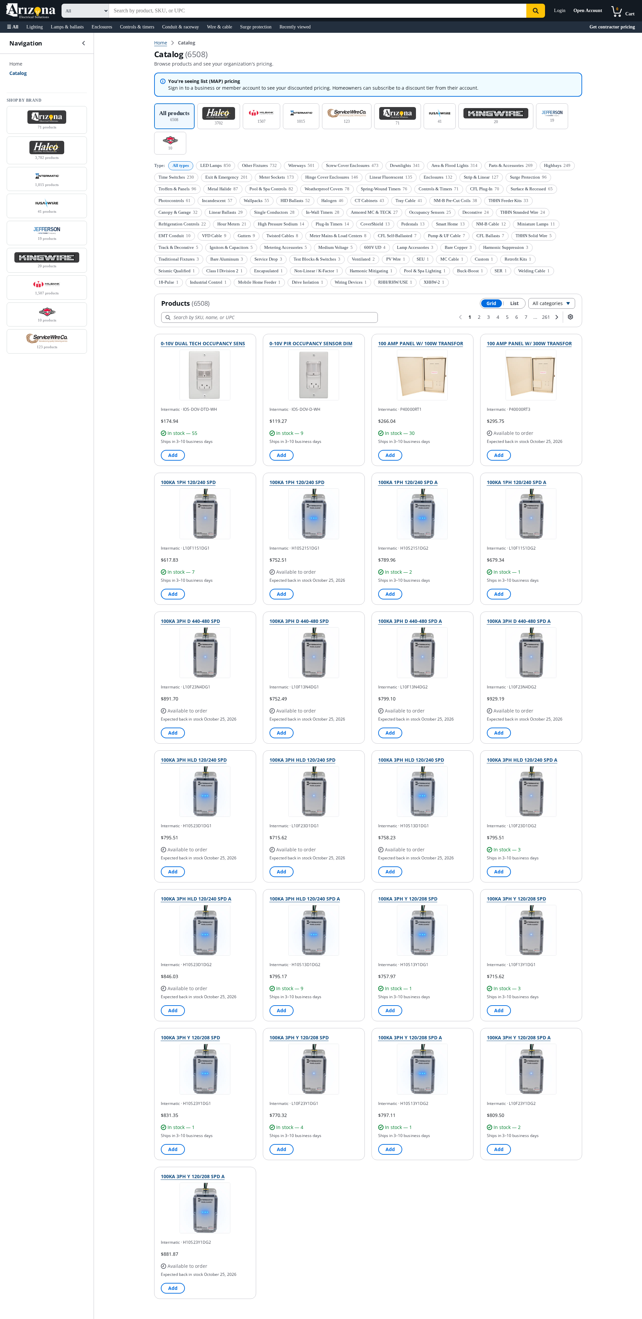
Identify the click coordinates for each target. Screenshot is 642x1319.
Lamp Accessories (415, 247)
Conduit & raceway (180, 26)
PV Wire (395, 259)
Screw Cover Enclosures (352, 165)
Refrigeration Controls (182, 223)
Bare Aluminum (226, 259)
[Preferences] (570, 316)
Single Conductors (274, 212)
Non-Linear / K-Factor (316, 270)
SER (501, 270)
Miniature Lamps (536, 223)
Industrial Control (208, 282)
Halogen (332, 200)
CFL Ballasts (490, 235)
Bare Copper (458, 247)
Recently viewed (295, 26)
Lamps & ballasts (67, 26)
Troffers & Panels (177, 188)
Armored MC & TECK (374, 212)
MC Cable (451, 259)
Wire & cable (219, 26)
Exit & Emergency (226, 177)
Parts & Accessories (511, 165)
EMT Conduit (174, 235)
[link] (186, 42)
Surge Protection (528, 177)
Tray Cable (409, 200)
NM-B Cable (491, 223)
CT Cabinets (369, 200)
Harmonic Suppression (505, 247)
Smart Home (450, 223)
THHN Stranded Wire (522, 212)
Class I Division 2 (224, 270)
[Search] (535, 11)
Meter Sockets (276, 177)
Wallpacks (256, 200)
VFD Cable (214, 235)
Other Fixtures (259, 165)
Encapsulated (268, 270)
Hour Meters (231, 223)
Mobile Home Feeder (259, 282)
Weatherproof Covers (327, 188)
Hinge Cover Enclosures (331, 177)
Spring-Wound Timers (384, 188)
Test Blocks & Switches (317, 259)
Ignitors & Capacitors (231, 247)
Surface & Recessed (532, 188)
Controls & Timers (439, 188)
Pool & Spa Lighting (425, 270)
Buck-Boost (470, 270)
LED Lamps (215, 165)
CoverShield (375, 223)
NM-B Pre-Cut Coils (455, 200)
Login (559, 10)
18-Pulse (168, 282)
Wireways (301, 165)
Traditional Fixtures (178, 259)
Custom (484, 259)
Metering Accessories (285, 247)
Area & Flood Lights (454, 165)
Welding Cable (534, 270)
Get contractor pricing (612, 26)
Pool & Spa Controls (271, 188)
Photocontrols (174, 200)
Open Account (587, 10)
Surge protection (256, 26)
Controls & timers (137, 26)
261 (546, 317)
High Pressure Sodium (281, 223)
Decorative (475, 212)
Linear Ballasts (226, 212)
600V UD (375, 247)
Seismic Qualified (176, 270)
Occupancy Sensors (430, 212)
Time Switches (176, 177)
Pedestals (413, 223)
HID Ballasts (295, 200)
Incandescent (217, 200)
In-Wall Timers (322, 212)
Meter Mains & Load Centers (338, 235)
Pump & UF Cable (446, 235)
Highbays (557, 165)
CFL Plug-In (484, 188)
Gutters (246, 235)
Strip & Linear (481, 177)
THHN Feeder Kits (508, 200)
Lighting (34, 26)
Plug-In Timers (332, 223)
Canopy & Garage (178, 212)
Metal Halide (223, 188)
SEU (423, 259)
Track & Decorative (178, 247)
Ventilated (363, 259)
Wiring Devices (351, 282)
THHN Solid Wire (534, 235)
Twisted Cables (282, 235)
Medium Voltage (335, 247)
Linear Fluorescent (390, 177)
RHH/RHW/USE (395, 282)
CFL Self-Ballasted (397, 235)
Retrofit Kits (518, 259)
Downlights (405, 165)
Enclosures (102, 26)
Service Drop (268, 259)
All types (181, 165)
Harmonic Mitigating (371, 270)
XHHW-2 (434, 282)
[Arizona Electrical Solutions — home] (31, 11)
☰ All (12, 26)
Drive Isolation (307, 282)
